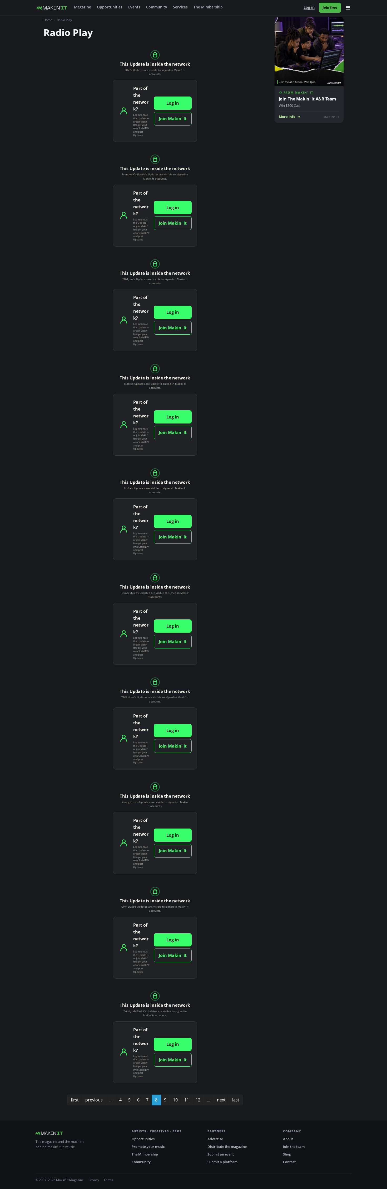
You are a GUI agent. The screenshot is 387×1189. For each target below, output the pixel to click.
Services (180, 7)
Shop (287, 1154)
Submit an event (220, 1154)
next (221, 1100)
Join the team (294, 1146)
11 (186, 1100)
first (75, 1100)
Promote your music (148, 1146)
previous (94, 1100)
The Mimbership (208, 7)
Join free (329, 7)
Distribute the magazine (227, 1146)
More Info (287, 116)
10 (175, 1100)
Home (47, 20)
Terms (108, 1180)
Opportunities (109, 7)
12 (198, 1100)
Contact (289, 1161)
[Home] (52, 7)
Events (134, 7)
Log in (309, 7)
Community (156, 7)
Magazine (82, 7)
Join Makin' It (173, 119)
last (235, 1100)
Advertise (215, 1139)
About (288, 1139)
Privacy (93, 1180)
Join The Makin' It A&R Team (307, 99)
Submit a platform (222, 1161)
